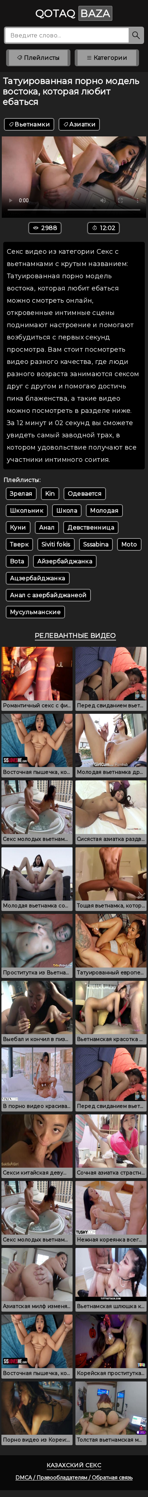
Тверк (19, 544)
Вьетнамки (32, 124)
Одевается (85, 493)
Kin (50, 493)
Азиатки (82, 124)
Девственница (91, 527)
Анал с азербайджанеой (48, 595)
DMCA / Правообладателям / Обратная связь (74, 1477)
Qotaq (73, 13)
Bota (17, 561)
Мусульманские (35, 612)
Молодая (104, 510)
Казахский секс (74, 1465)
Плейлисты (41, 57)
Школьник (26, 510)
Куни (18, 527)
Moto (129, 544)
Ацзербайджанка (37, 578)
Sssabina (95, 544)
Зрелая (21, 493)
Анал (47, 527)
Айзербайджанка (65, 561)
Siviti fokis (56, 544)
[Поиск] (136, 35)
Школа (66, 510)
